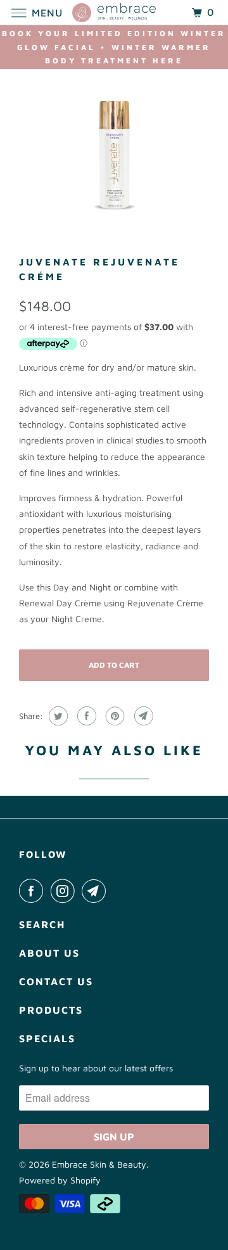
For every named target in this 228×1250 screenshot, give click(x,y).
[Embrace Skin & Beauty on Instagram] (65, 891)
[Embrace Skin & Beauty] (114, 12)
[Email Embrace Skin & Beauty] (96, 891)
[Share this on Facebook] (85, 715)
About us (49, 953)
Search (42, 924)
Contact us (56, 981)
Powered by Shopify (60, 1180)
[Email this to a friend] (142, 715)
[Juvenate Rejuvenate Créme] (114, 151)
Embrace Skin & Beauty (99, 1164)
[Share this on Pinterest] (114, 715)
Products (51, 1010)
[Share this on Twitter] (57, 715)
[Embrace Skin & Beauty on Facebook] (33, 891)
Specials (47, 1038)
